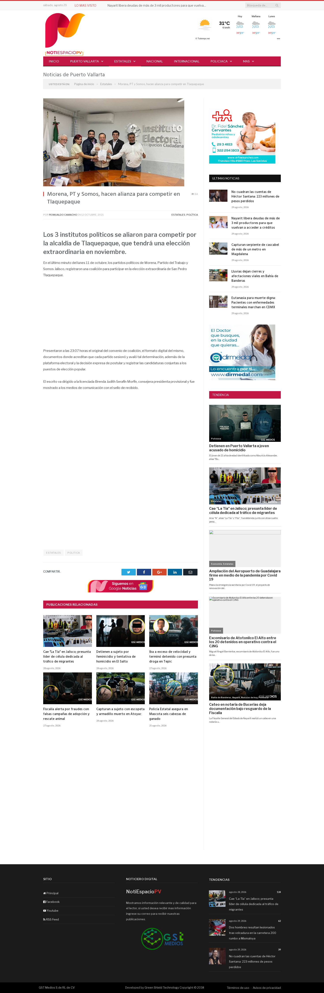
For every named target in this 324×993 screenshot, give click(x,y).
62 (279, 920)
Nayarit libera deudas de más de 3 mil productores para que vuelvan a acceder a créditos (158, 5)
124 (279, 891)
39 (279, 949)
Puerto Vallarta (84, 61)
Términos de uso (238, 987)
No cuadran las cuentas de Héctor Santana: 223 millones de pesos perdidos (255, 197)
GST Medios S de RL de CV (57, 987)
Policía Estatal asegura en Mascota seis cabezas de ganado (168, 714)
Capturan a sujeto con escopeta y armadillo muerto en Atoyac (120, 712)
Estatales (122, 61)
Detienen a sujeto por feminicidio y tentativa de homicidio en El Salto (116, 656)
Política (192, 214)
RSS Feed (52, 919)
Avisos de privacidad (267, 987)
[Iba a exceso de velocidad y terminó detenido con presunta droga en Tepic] (173, 631)
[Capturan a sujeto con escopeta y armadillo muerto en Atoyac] (120, 688)
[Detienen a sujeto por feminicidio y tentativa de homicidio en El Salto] (120, 631)
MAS (246, 61)
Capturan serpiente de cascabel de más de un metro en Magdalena (255, 250)
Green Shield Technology (162, 987)
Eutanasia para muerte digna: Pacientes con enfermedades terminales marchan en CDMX (253, 303)
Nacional (155, 61)
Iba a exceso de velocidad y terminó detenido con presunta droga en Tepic (172, 656)
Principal (52, 893)
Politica (73, 552)
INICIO (54, 61)
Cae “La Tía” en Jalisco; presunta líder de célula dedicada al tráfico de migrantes (67, 656)
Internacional (186, 61)
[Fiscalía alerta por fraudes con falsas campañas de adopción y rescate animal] (67, 688)
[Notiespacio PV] (65, 34)
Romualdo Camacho (63, 214)
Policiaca (219, 61)
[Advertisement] (120, 315)
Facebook (53, 901)
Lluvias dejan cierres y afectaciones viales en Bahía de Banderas (254, 276)
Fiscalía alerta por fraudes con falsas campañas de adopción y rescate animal (66, 714)
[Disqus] (120, 794)
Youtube (52, 910)
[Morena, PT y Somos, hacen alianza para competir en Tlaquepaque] (120, 142)
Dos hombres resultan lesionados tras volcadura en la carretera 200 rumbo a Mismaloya (252, 933)
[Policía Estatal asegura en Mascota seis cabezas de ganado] (173, 688)
